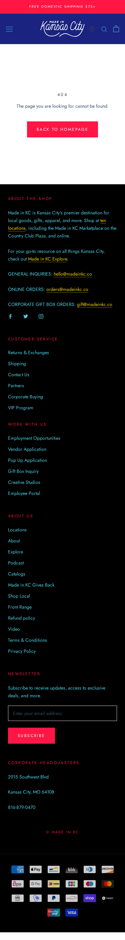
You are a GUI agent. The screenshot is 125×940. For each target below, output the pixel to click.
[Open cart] (116, 28)
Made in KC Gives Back (31, 585)
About (14, 540)
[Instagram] (41, 316)
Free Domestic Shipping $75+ (62, 6)
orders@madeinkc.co (67, 289)
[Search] (104, 28)
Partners (16, 385)
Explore (15, 551)
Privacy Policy (22, 651)
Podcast (16, 562)
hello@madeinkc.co (73, 274)
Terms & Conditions (27, 640)
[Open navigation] (9, 28)
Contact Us (18, 374)
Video (14, 629)
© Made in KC (62, 832)
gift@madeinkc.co (94, 304)
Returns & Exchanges (28, 352)
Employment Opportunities (34, 438)
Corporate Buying (25, 396)
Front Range (20, 607)
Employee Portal (24, 493)
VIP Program (20, 407)
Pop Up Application (27, 460)
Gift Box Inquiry (23, 471)
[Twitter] (25, 316)
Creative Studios (24, 482)
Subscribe (31, 736)
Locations (17, 529)
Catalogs (16, 573)
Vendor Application (27, 449)
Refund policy (21, 618)
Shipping (17, 363)
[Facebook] (10, 316)
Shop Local (19, 596)
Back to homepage (62, 129)
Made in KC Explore (47, 258)
